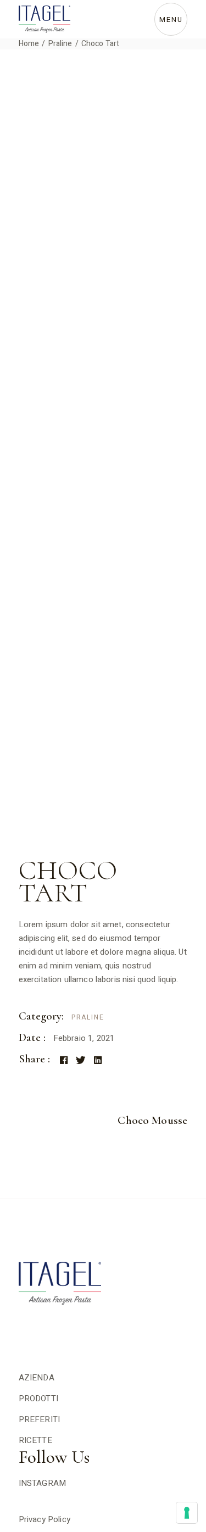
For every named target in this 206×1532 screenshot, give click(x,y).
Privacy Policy (44, 1519)
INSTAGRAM (42, 1483)
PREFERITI (39, 1419)
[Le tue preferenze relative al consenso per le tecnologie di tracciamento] (186, 1512)
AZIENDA (36, 1378)
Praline (87, 1017)
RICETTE (35, 1440)
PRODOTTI (38, 1398)
